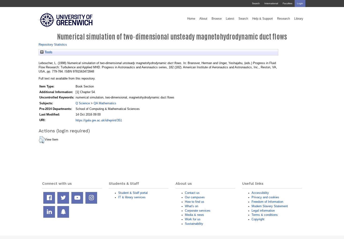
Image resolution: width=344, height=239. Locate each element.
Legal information (263, 210)
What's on (191, 206)
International (271, 3)
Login (300, 3)
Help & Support (262, 18)
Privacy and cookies (265, 197)
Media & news (194, 215)
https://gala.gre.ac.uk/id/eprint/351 (99, 120)
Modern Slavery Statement (270, 206)
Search (256, 3)
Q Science (83, 103)
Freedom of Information (267, 201)
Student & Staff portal (133, 193)
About (203, 18)
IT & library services (132, 197)
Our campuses (195, 197)
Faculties (287, 3)
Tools (48, 52)
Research (283, 18)
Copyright (258, 219)
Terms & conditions (265, 215)
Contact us (192, 193)
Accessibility (260, 193)
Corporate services (197, 210)
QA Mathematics (105, 103)
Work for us (193, 219)
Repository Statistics (53, 44)
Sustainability (194, 223)
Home (191, 18)
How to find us (194, 201)
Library (298, 18)
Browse (217, 18)
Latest (230, 18)
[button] (41, 139)
